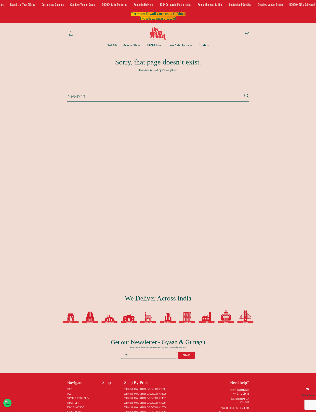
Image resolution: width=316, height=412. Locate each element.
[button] (246, 33)
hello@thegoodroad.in (239, 389)
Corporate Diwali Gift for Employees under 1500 (145, 398)
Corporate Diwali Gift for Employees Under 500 (144, 389)
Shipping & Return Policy (78, 398)
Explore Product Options (179, 45)
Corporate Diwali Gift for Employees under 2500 (145, 407)
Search (70, 389)
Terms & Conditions (75, 407)
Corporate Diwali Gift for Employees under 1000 (145, 393)
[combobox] (158, 96)
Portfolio (203, 45)
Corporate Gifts (130, 45)
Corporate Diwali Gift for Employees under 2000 (145, 402)
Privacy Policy (73, 402)
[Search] (246, 96)
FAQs (69, 393)
